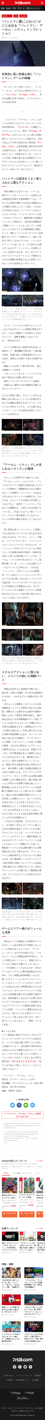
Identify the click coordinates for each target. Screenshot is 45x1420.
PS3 (16, 16)
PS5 (14, 8)
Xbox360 (23, 16)
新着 (2, 8)
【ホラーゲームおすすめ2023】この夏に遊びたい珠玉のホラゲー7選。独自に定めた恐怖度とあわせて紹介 (33, 1337)
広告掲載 (35, 1380)
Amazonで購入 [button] (11, 1214)
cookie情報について (22, 1380)
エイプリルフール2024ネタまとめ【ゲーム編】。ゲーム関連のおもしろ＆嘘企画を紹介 (11, 1337)
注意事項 (10, 1380)
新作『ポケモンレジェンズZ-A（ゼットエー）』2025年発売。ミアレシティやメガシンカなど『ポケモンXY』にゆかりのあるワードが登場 (10, 1246)
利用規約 (37, 1375)
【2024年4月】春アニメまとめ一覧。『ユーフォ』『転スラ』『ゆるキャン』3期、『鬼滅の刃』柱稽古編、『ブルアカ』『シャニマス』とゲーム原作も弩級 (11, 1283)
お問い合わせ (9, 1375)
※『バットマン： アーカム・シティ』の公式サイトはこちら (22, 1115)
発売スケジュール (33, 8)
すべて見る (39, 1161)
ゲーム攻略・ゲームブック (22, 1173)
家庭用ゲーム (7, 16)
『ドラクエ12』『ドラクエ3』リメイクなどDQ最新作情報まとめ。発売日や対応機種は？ (33, 1283)
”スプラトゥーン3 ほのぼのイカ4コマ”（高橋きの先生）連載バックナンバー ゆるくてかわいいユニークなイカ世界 (28, 1246)
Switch (8, 8)
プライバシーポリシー (24, 1375)
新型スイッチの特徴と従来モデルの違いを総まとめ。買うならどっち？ (11, 1309)
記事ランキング (10, 1228)
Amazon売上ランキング (14, 1160)
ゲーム (6, 1173)
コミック (38, 1173)
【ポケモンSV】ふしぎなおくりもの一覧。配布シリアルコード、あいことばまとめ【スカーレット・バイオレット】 (33, 1310)
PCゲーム (21, 8)
